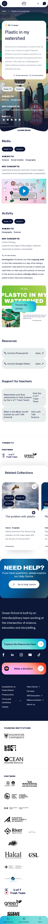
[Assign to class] (34, 486)
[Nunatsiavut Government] (35, 834)
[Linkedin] (12, 654)
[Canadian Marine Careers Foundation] (16, 870)
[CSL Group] (37, 857)
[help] (44, 4)
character (37, 245)
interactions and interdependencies (17, 173)
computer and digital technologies (17, 245)
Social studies (17, 160)
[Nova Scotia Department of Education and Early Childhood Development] (35, 787)
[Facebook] (3, 654)
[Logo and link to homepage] (24, 3)
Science (5, 100)
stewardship (27, 249)
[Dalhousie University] (17, 739)
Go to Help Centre (27, 584)
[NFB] (13, 751)
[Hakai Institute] (16, 858)
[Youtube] (30, 654)
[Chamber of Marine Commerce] (16, 882)
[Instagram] (21, 654)
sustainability (39, 173)
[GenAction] (16, 846)
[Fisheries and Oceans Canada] (19, 811)
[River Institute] (16, 834)
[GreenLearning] (30, 455)
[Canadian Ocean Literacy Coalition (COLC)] (19, 799)
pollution (6, 110)
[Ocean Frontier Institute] (17, 763)
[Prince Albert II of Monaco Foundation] (18, 822)
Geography (16, 100)
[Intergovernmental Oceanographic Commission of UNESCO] (13, 787)
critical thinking (8, 242)
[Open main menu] (4, 3)
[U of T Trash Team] (10, 455)
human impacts (37, 110)
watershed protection (20, 110)
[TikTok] (39, 654)
